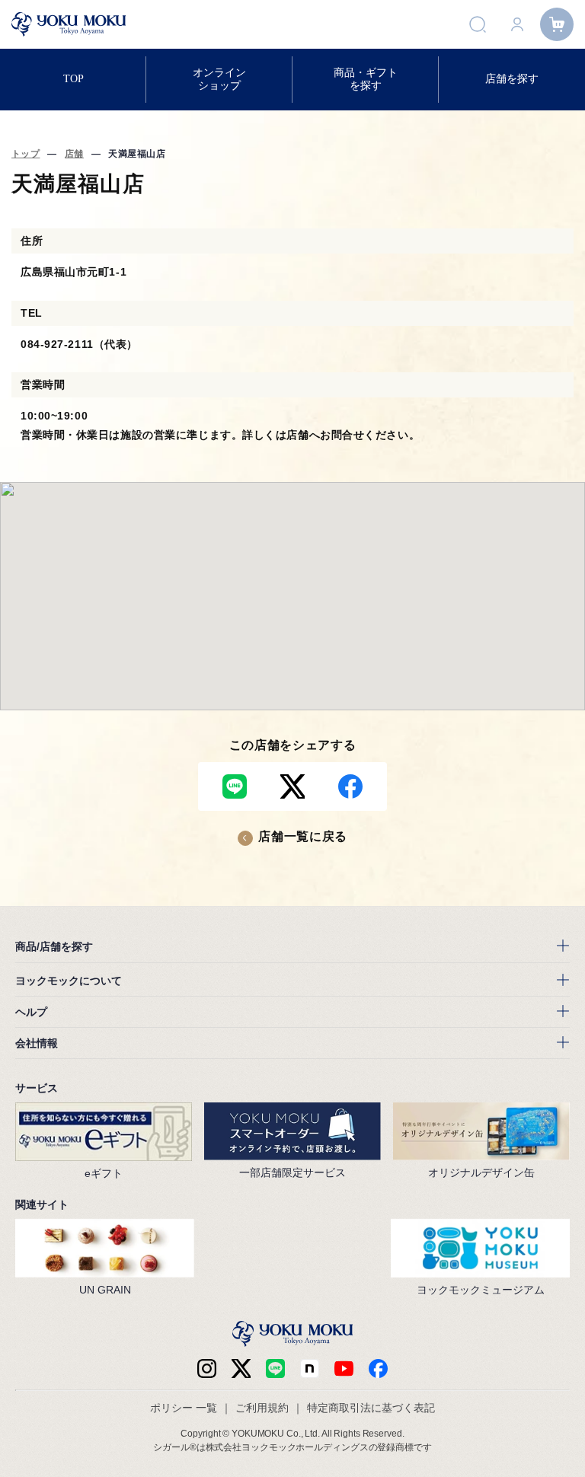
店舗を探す (512, 79)
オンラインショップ (219, 79)
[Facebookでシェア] (350, 786)
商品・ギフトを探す (366, 79)
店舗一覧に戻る (302, 836)
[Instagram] (206, 1368)
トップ (25, 153)
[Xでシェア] (292, 786)
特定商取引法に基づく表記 (371, 1408)
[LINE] (275, 1368)
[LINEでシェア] (234, 786)
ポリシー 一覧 (183, 1408)
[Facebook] (309, 1368)
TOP (73, 79)
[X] (241, 1368)
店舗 (74, 153)
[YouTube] (343, 1368)
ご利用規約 (262, 1408)
